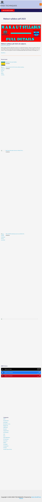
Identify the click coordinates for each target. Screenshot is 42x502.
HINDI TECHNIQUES (8, 6)
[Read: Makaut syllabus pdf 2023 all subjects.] (21, 33)
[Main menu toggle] (41, 4)
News (4, 435)
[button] (8, 10)
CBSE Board (5, 427)
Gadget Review (6, 430)
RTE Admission (6, 439)
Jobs (4, 434)
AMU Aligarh (5, 422)
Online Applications (6, 437)
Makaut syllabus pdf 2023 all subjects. (13, 44)
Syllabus (4, 442)
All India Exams (6, 420)
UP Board (5, 447)
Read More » (3, 53)
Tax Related (5, 444)
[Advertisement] (9, 355)
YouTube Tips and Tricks (7, 449)
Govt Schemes (5, 432)
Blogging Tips (5, 425)
